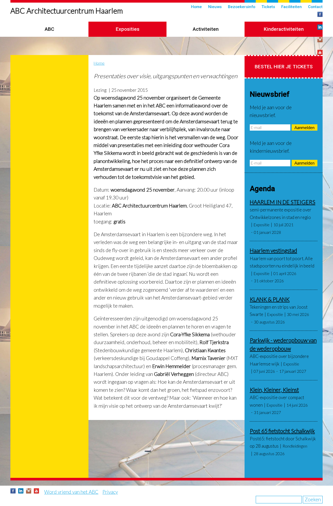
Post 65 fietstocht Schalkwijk (282, 431)
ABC (49, 29)
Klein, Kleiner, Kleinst (274, 389)
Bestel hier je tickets (284, 67)
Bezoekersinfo (241, 6)
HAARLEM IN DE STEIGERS (282, 202)
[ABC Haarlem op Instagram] (320, 39)
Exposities (127, 29)
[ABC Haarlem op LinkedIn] (320, 27)
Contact (315, 6)
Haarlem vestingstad (273, 250)
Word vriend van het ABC (71, 492)
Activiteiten (206, 29)
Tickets (268, 6)
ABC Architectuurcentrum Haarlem (66, 10)
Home (196, 6)
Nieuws (215, 6)
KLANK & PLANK (270, 299)
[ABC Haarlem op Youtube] (320, 52)
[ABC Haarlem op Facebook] (320, 14)
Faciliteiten (291, 6)
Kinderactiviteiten (284, 29)
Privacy (110, 492)
